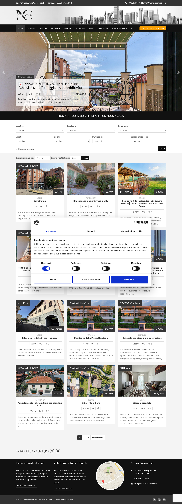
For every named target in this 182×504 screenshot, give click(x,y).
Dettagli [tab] (91, 231)
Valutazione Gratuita (152, 28)
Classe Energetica (139, 136)
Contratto (123, 126)
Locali (18, 136)
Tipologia (71, 126)
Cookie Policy (60, 499)
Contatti (103, 28)
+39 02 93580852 (141, 478)
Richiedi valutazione (64, 488)
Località (20, 126)
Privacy (70, 499)
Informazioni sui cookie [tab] (131, 231)
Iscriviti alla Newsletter (26, 485)
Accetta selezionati (91, 279)
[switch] (76, 268)
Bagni (57, 136)
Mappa (67, 28)
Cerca (162, 148)
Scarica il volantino (122, 28)
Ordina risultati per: (25, 157)
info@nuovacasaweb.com (154, 2)
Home (20, 28)
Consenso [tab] (51, 231)
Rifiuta (53, 279)
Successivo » (97, 437)
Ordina (85, 158)
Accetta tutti (129, 279)
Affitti (43, 28)
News (91, 28)
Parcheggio (98, 136)
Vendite (31, 28)
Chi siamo (80, 28)
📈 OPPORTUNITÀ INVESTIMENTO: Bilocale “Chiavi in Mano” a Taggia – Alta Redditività (50, 85)
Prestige (55, 28)
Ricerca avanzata (26, 149)
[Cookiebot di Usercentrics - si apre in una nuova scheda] (136, 223)
